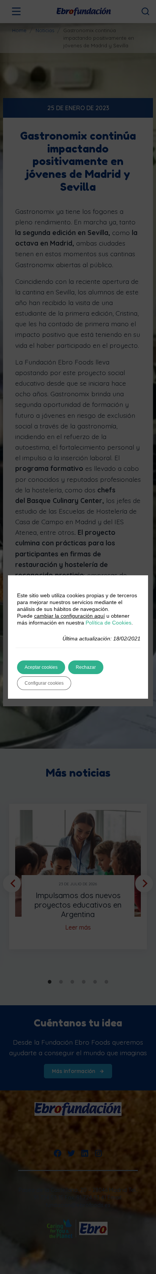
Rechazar (86, 667)
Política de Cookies (108, 623)
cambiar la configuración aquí (69, 616)
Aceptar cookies (41, 667)
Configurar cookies (44, 683)
